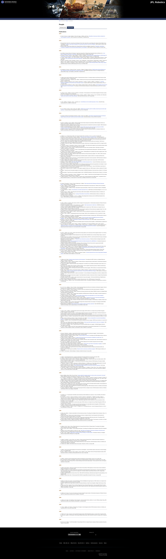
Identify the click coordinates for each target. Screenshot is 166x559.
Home (60, 18)
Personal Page (63, 27)
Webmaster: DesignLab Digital (103, 554)
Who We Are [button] (65, 18)
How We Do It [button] (81, 18)
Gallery (88, 18)
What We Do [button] (73, 18)
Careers (101, 18)
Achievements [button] (94, 18)
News (106, 18)
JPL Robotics (157, 2)
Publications (70, 27)
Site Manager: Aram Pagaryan (103, 553)
